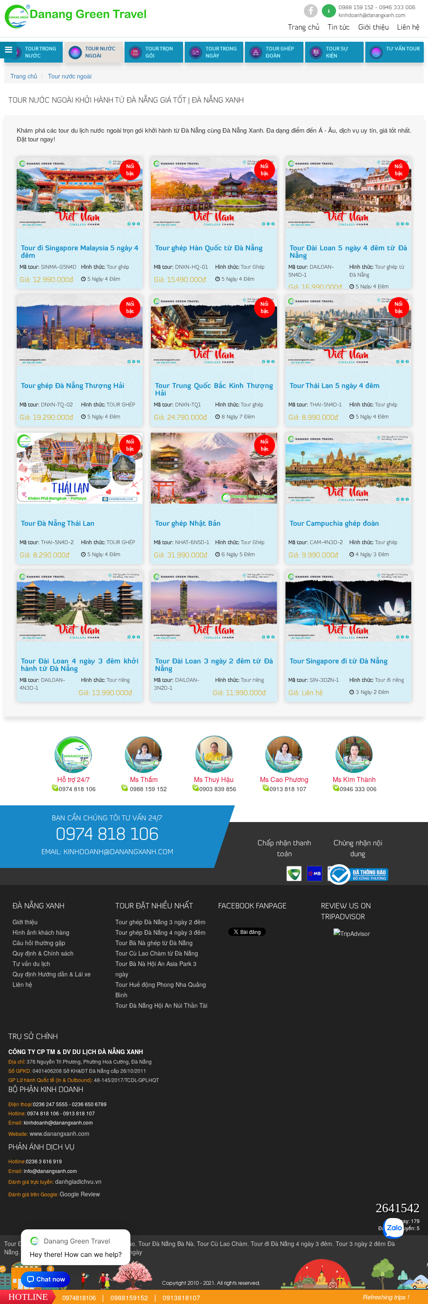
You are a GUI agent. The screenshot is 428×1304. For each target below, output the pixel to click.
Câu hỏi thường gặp (39, 942)
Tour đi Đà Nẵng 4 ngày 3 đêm (291, 1243)
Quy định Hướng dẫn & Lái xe (52, 974)
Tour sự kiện (337, 53)
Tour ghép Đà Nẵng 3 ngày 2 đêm (160, 922)
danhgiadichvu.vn (78, 1181)
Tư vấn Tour (403, 49)
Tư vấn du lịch (31, 963)
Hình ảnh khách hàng (41, 932)
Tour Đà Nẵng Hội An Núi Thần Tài (161, 1005)
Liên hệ (408, 28)
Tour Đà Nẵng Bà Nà (166, 1243)
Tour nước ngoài (100, 53)
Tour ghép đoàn (280, 53)
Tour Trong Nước (40, 53)
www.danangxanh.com (58, 1133)
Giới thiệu (373, 28)
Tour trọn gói (159, 53)
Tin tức (339, 28)
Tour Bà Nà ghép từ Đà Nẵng (154, 942)
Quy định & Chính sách (43, 953)
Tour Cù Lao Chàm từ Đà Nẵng (156, 953)
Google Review (80, 1194)
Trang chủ (303, 28)
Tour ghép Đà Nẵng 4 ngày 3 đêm (160, 932)
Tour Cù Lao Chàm (222, 1243)
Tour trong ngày (221, 53)
